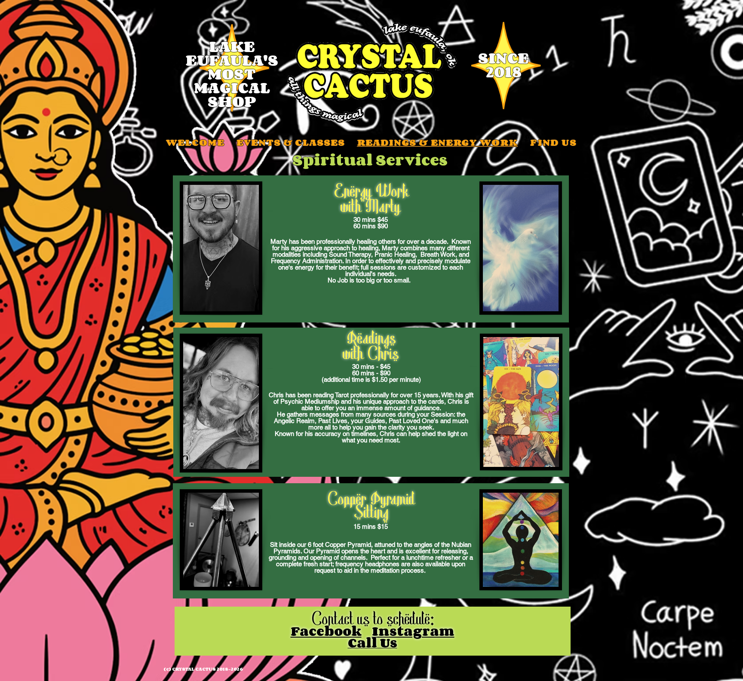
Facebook (326, 630)
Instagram (413, 630)
